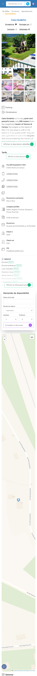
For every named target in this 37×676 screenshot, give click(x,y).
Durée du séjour (9, 306)
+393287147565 (12, 174)
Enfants (22, 315)
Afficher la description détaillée (16, 144)
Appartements (26, 11)
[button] (18, 500)
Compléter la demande (14, 325)
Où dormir (15, 11)
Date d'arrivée (8, 297)
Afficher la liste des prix (16, 156)
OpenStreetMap (23, 670)
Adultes (6, 315)
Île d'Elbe (5, 11)
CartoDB (32, 670)
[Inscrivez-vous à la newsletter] (4, 666)
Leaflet (15, 670)
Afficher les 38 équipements (16, 285)
